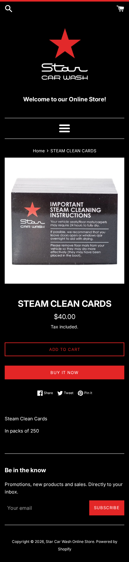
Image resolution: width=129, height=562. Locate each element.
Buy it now (64, 372)
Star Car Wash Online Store (70, 541)
